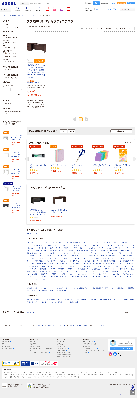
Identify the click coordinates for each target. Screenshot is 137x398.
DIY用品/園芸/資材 (72, 302)
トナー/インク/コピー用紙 (59, 288)
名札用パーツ (75, 263)
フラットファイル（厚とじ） (42, 279)
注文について (5, 342)
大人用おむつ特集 (118, 374)
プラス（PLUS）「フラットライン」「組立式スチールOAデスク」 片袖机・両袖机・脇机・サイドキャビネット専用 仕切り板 (16, 206)
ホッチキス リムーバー (65, 253)
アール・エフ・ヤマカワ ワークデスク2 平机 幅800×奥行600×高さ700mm (16, 171)
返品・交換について (7, 348)
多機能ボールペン (53, 245)
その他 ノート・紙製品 (111, 242)
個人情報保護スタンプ (127, 261)
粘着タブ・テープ (35, 256)
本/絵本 (63, 274)
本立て (70, 269)
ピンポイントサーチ (66, 377)
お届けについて (6, 344)
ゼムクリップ (81, 253)
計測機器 (93, 299)
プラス (33, 15)
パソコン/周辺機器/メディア (80, 288)
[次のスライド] (17, 128)
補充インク (76, 261)
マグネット (120, 253)
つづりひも (95, 258)
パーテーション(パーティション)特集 (91, 372)
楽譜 (70, 274)
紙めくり (79, 271)
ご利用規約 (60, 344)
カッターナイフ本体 (113, 248)
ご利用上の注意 (61, 350)
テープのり (42, 248)
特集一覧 (76, 377)
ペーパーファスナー (81, 258)
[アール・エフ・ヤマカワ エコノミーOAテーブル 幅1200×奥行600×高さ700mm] (6, 155)
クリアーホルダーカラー (99, 274)
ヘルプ (114, 3)
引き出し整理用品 (82, 269)
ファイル (44, 288)
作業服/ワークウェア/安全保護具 (52, 302)
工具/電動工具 (67, 299)
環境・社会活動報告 (35, 346)
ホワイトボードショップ (72, 372)
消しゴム (77, 245)
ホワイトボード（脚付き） (86, 266)
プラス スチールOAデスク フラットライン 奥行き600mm (16, 138)
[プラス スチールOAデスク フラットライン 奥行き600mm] (6, 138)
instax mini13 (26, 326)
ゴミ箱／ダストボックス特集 (11, 374)
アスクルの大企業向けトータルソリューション (94, 351)
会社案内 (32, 342)
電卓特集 (32, 372)
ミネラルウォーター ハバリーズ (56, 326)
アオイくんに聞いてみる (121, 348)
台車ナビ (79, 374)
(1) (40, 217)
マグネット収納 (109, 269)
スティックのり (55, 248)
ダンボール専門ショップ (59, 374)
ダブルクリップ (94, 253)
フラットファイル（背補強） (79, 276)
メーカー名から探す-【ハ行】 (16, 15)
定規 (97, 271)
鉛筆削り (115, 271)
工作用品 (44, 274)
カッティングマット (39, 250)
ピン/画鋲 (48, 256)
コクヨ (29, 234)
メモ (60, 242)
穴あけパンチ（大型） (126, 256)
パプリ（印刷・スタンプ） (89, 344)
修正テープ (66, 245)
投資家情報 (33, 344)
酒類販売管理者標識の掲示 (64, 354)
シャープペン (126, 271)
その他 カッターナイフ (57, 250)
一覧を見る (30, 312)
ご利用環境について (62, 348)
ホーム (4, 15)
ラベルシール (124, 258)
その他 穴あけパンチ (53, 258)
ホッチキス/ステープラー (109, 250)
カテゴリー (4, 10)
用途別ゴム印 (64, 261)
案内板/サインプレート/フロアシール (83, 256)
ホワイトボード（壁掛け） (67, 266)
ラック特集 (114, 372)
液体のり (67, 248)
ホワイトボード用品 (128, 266)
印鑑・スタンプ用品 (110, 261)
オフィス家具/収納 (118, 288)
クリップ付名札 (62, 263)
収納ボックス (122, 269)
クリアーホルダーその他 (38, 276)
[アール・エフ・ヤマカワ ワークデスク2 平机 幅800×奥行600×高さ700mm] (6, 172)
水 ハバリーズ (39, 326)
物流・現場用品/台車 (53, 299)
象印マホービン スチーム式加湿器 (79, 326)
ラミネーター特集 (59, 372)
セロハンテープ (107, 245)
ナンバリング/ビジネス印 (91, 261)
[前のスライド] (7, 128)
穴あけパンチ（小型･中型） (108, 256)
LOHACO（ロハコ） (88, 342)
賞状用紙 (105, 271)
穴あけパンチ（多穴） (36, 258)
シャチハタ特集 (8, 377)
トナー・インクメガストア (21, 372)
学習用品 (54, 274)
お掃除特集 (24, 374)
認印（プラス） (51, 261)
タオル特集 (48, 374)
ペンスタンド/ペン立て (57, 269)
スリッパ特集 (39, 374)
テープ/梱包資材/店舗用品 (35, 299)
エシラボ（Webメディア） (90, 348)
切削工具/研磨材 (81, 299)
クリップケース (108, 253)
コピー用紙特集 (8, 372)
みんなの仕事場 (87, 346)
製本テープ (67, 258)
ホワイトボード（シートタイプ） (108, 266)
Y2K (36, 234)
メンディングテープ (122, 245)
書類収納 (43, 269)
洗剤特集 (31, 374)
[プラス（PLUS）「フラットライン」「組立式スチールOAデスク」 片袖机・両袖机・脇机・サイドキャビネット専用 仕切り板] (6, 206)
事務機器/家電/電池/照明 (100, 288)
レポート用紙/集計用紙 (72, 242)
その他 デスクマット (48, 266)
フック (130, 253)
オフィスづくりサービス (52, 377)
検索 (96, 3)
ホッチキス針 (49, 253)
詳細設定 (88, 3)
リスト (83, 28)
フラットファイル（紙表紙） (58, 276)
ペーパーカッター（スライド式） (87, 250)
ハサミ (101, 248)
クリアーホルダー (82, 274)
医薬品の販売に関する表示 (64, 357)
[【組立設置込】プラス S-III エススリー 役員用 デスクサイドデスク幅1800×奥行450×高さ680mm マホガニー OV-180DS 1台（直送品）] (36, 48)
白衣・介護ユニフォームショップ (22, 377)
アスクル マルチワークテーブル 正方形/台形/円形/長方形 (16, 189)
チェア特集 (106, 372)
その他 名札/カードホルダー (92, 263)
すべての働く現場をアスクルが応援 (93, 374)
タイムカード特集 (48, 372)
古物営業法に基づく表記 (63, 352)
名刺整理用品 (96, 269)
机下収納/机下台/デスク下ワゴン (62, 271)
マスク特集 (108, 374)
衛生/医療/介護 (61, 291)
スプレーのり (78, 248)
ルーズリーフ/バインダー (92, 242)
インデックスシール (109, 258)
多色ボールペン (38, 245)
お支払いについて (7, 346)
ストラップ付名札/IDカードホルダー (41, 263)
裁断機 (71, 250)
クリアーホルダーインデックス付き (122, 274)
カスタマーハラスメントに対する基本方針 (41, 349)
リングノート (50, 242)
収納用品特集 (128, 374)
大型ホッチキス (126, 250)
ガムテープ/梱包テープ (91, 245)
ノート (40, 242)
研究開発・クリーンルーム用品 (109, 299)
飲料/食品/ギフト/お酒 (46, 291)
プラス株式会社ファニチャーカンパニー (36, 83)
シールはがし (90, 248)
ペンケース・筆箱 (32, 274)
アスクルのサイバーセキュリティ (39, 352)
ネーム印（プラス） (37, 261)
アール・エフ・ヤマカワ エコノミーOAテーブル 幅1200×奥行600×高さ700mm (16, 154)
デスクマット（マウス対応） (114, 263)
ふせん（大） (30, 242)
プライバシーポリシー (63, 346)
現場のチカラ (71, 374)
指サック (88, 271)
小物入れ (33, 269)
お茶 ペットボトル (98, 326)
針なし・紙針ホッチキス (34, 253)
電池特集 (38, 372)
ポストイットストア (38, 377)
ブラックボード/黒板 (61, 256)
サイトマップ (60, 342)
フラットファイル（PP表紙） (100, 276)
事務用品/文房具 (32, 288)
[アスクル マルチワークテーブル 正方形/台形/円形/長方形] (6, 189)
